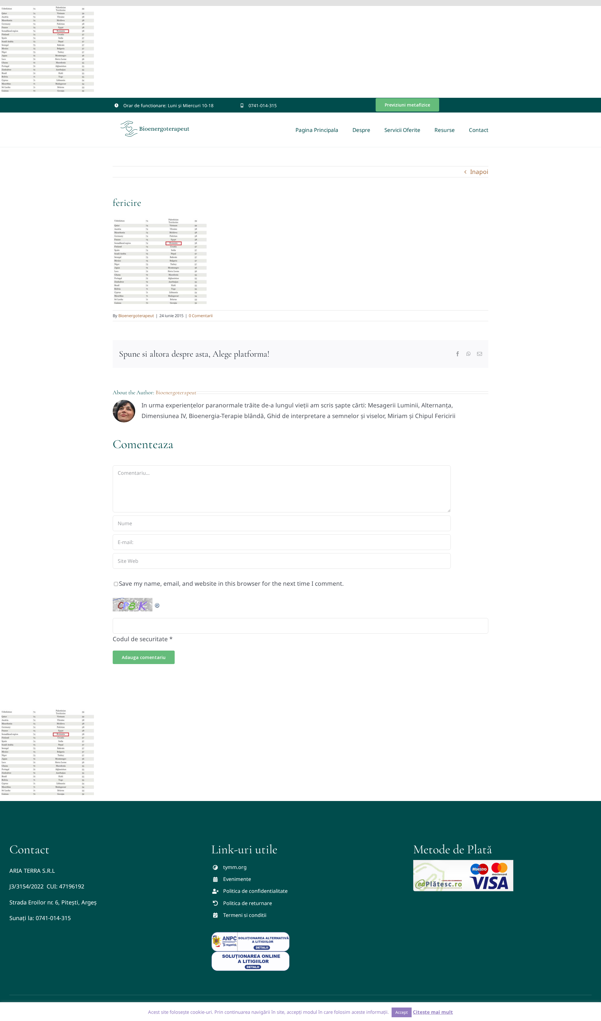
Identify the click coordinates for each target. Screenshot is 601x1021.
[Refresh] (157, 603)
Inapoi (479, 172)
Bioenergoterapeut (136, 315)
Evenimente (237, 879)
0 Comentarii (201, 315)
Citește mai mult (433, 1012)
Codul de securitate (140, 639)
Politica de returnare (247, 903)
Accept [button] (401, 1012)
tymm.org (235, 867)
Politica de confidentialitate (255, 890)
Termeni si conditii (244, 915)
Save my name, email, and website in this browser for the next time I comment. (231, 583)
